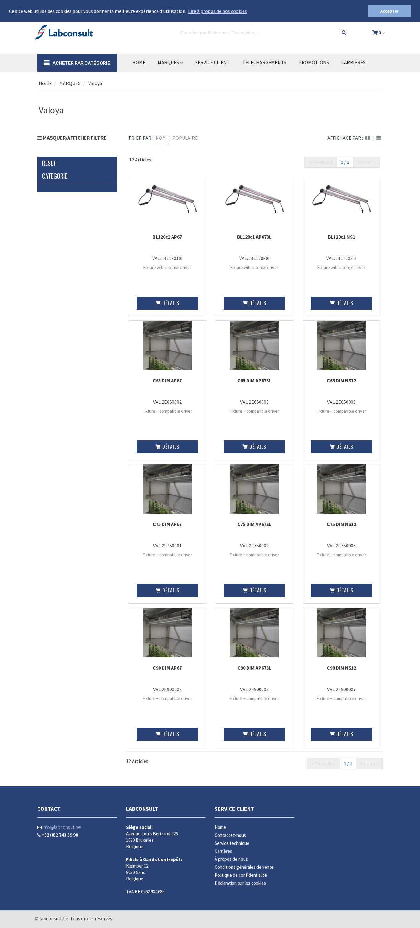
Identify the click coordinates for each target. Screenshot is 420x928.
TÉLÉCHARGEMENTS (264, 62)
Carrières (353, 62)
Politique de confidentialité (241, 875)
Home (138, 62)
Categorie (54, 176)
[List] (379, 138)
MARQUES (169, 62)
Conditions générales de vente (244, 867)
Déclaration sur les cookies (240, 883)
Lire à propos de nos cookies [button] (217, 11)
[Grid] (367, 138)
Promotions (314, 62)
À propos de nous (231, 859)
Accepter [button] (389, 11)
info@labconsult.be (61, 827)
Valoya (95, 83)
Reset (49, 163)
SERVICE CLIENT (212, 62)
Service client (234, 808)
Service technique (232, 843)
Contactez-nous (230, 835)
